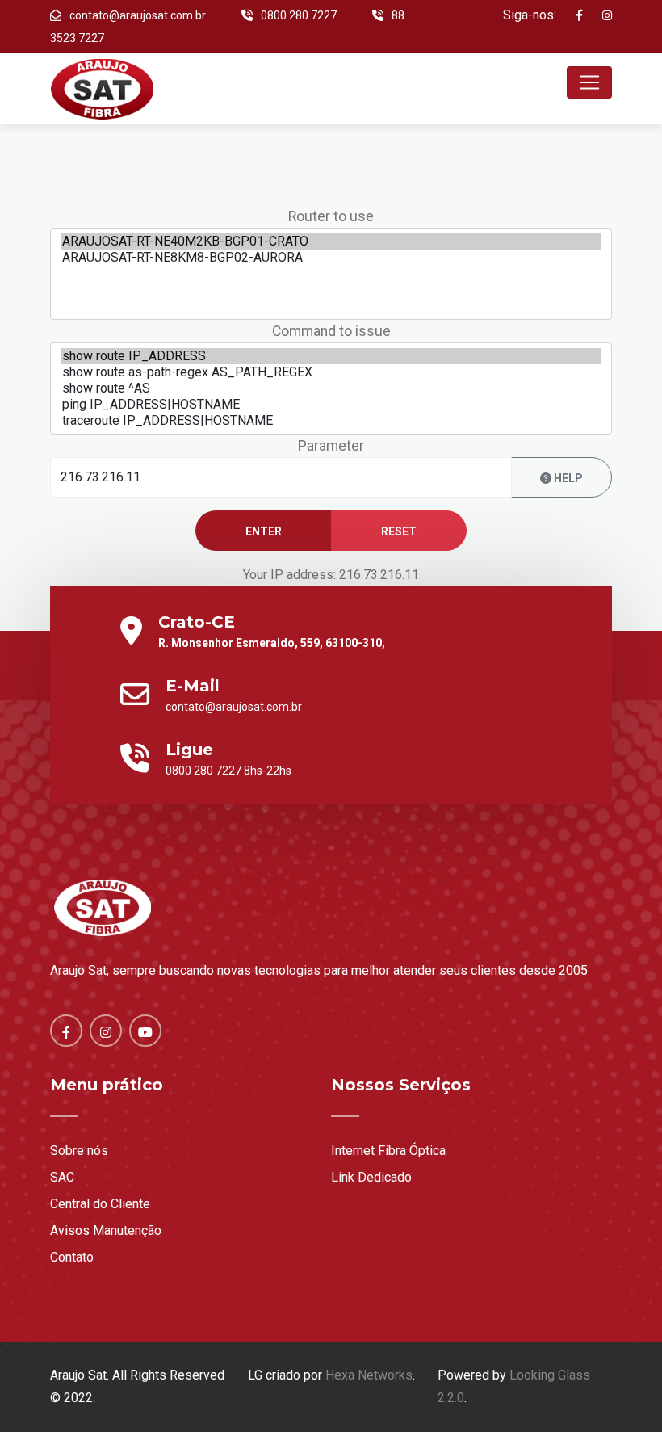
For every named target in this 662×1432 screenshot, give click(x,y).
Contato (72, 1257)
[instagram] (599, 15)
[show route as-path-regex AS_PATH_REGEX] (331, 372)
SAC (62, 1177)
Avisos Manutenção (105, 1230)
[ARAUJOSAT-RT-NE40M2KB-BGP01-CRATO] (331, 241)
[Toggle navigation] (589, 82)
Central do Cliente (100, 1204)
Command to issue (331, 331)
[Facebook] (571, 15)
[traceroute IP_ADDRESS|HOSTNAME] (331, 421)
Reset (399, 531)
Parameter (331, 446)
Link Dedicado (371, 1177)
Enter (263, 531)
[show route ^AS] (331, 388)
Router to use (331, 216)
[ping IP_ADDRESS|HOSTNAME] (331, 405)
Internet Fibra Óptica (388, 1150)
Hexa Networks (369, 1375)
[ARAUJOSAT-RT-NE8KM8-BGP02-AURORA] (331, 258)
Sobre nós (79, 1150)
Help (567, 478)
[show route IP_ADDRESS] (331, 356)
